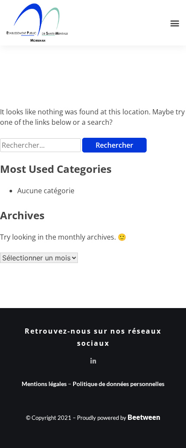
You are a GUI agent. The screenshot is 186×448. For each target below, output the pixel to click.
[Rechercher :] (41, 145)
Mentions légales (44, 383)
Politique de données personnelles (118, 383)
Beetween (144, 417)
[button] (174, 23)
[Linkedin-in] (93, 361)
